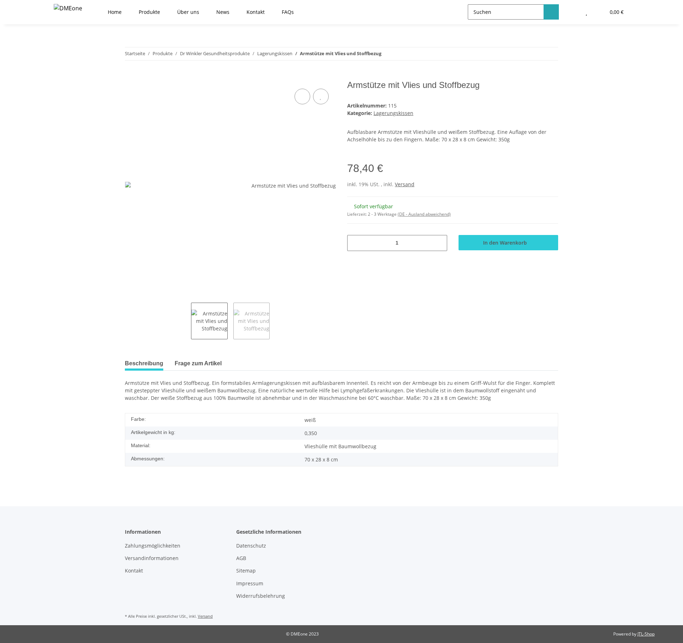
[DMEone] (68, 8)
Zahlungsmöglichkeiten (152, 545)
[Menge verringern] (355, 243)
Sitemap (246, 570)
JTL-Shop (646, 634)
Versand (404, 184)
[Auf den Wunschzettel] (321, 96)
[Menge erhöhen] (439, 243)
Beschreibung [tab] (144, 363)
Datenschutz (251, 545)
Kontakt (134, 570)
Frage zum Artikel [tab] (198, 363)
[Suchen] (551, 12)
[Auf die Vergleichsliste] (302, 96)
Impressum (249, 583)
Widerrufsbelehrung (260, 595)
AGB (241, 558)
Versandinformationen (152, 558)
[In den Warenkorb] (130, 76)
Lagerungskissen (393, 113)
